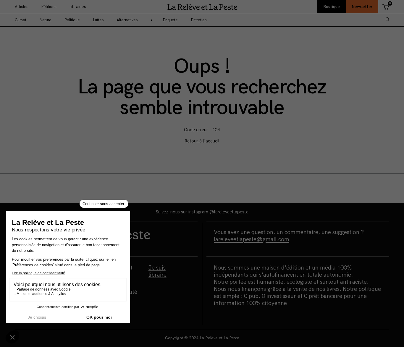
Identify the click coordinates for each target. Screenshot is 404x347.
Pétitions (48, 6)
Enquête (170, 19)
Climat (20, 19)
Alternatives (127, 19)
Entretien (199, 19)
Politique (72, 19)
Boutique (331, 6)
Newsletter (362, 6)
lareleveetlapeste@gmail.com (251, 239)
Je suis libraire (157, 271)
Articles (21, 6)
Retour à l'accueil (202, 141)
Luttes (98, 19)
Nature (45, 19)
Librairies (77, 6)
